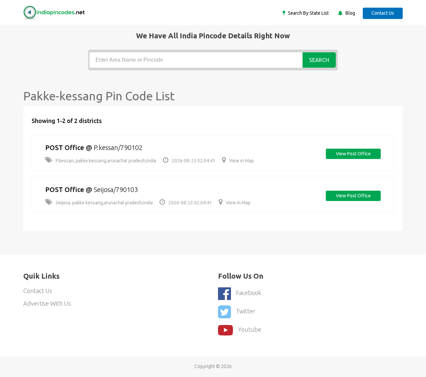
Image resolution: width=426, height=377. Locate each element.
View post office (353, 153)
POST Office (64, 147)
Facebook (248, 292)
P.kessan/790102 (118, 147)
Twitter (245, 311)
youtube (249, 329)
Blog (349, 13)
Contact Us (382, 13)
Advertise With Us (47, 303)
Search (319, 60)
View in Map (241, 160)
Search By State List (308, 13)
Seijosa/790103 (116, 189)
